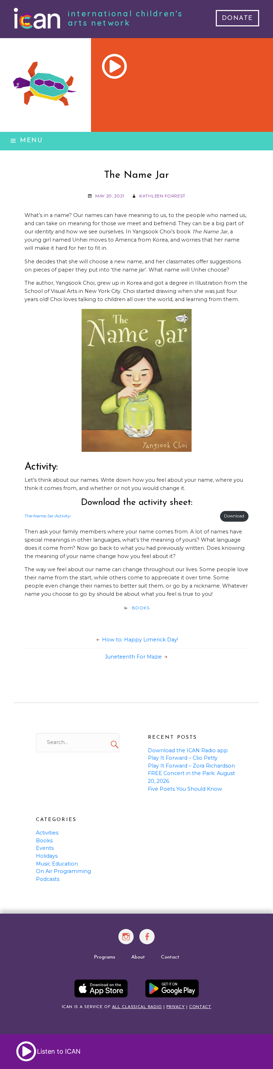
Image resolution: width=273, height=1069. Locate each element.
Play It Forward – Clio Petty (183, 758)
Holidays (47, 856)
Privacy (175, 1007)
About (138, 957)
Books (141, 607)
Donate (237, 18)
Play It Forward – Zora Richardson (191, 766)
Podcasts (47, 879)
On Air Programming (63, 871)
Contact (170, 957)
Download (234, 515)
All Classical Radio (137, 1007)
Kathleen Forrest (162, 195)
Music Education (57, 864)
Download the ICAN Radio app (188, 750)
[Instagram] (126, 940)
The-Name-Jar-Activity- (48, 515)
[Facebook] (147, 940)
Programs (104, 957)
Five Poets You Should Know (185, 789)
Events (45, 848)
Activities (47, 833)
